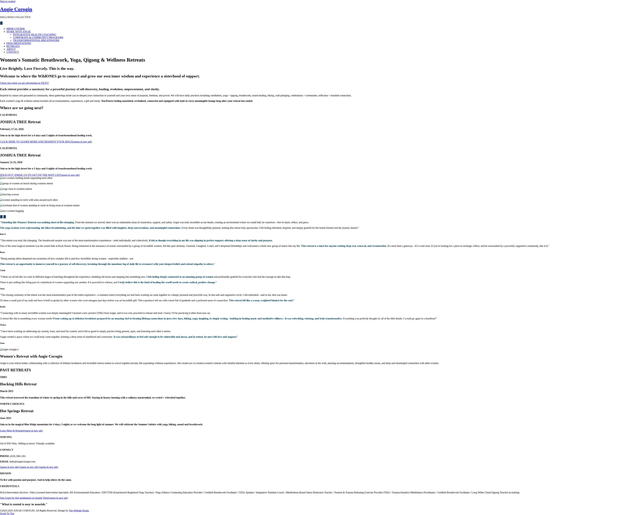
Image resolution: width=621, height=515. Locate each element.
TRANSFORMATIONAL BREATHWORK (36, 40)
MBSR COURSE (15, 28)
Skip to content (7, 1)
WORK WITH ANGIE (18, 31)
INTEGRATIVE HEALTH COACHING (34, 34)
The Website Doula (79, 510)
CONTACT (12, 52)
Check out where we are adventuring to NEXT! (24, 83)
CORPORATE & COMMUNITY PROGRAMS (38, 37)
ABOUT (11, 49)
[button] (1, 216)
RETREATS (13, 46)
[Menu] (1, 23)
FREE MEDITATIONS (18, 43)
